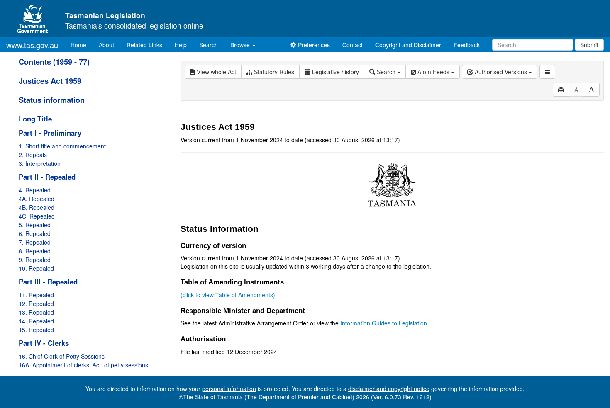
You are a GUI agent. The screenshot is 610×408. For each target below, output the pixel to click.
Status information (52, 100)
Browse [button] (240, 45)
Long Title (35, 119)
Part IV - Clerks (44, 343)
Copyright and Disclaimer (408, 45)
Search (208, 45)
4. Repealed (35, 190)
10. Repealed (36, 268)
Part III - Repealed (48, 282)
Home (82, 44)
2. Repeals (33, 155)
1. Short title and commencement (62, 146)
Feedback (467, 45)
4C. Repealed (37, 216)
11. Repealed (36, 295)
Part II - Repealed (47, 177)
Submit (589, 45)
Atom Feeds (433, 72)
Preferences (313, 45)
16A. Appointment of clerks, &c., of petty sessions (83, 365)
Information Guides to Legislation (383, 323)
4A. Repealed (36, 198)
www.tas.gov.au (32, 44)
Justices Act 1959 (50, 80)
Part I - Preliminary (50, 133)
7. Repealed (35, 242)
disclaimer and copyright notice (388, 388)
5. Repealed (35, 225)
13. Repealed (36, 312)
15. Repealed (36, 329)
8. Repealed (35, 251)
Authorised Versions (501, 72)
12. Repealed (36, 303)
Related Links (144, 45)
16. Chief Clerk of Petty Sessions (62, 356)
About (106, 45)
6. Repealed (35, 233)
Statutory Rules (273, 72)
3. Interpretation (40, 163)
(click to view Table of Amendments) (228, 295)
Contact (352, 45)
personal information (229, 388)
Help (181, 45)
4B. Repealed (36, 207)
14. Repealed (36, 321)
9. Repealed (35, 259)
